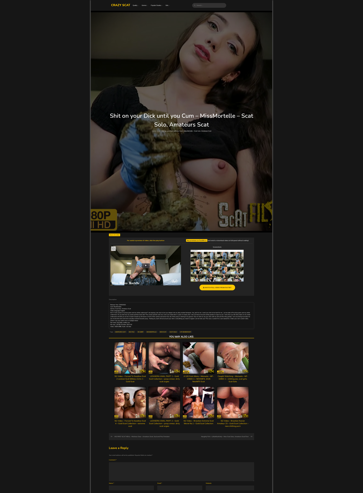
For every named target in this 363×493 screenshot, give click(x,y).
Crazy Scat (120, 5)
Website (208, 483)
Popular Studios (156, 5)
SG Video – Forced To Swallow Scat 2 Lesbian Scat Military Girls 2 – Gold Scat (130, 379)
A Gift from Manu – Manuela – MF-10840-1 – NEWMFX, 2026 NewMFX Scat (199, 379)
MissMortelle (151, 332)
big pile (131, 332)
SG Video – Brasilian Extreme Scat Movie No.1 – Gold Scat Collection (199, 422)
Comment (113, 460)
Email (159, 483)
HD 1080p (140, 332)
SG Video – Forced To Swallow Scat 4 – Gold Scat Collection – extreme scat (130, 423)
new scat (163, 332)
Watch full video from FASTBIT (218, 287)
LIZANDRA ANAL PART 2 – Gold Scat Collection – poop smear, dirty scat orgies (164, 423)
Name (111, 483)
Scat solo (173, 332)
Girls (167, 5)
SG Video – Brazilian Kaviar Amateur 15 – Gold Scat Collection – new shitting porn (233, 423)
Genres (144, 5)
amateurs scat (120, 332)
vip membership (185, 332)
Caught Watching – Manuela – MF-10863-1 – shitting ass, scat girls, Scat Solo (233, 379)
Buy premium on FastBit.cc (196, 240)
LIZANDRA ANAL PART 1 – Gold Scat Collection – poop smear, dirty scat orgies (164, 379)
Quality (135, 5)
